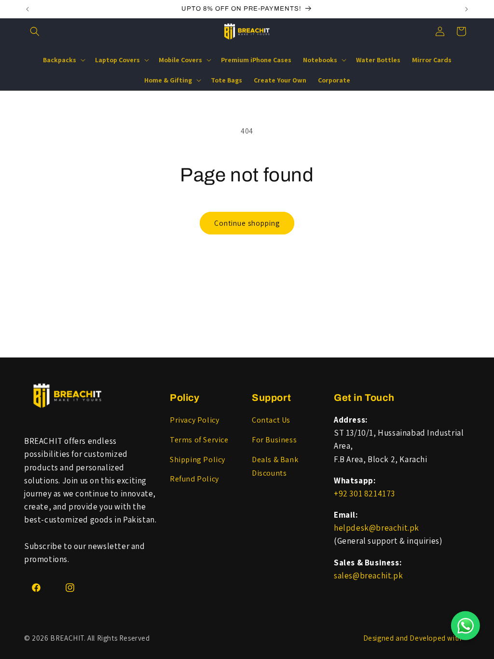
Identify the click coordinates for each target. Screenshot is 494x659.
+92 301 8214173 (364, 493)
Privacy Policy (194, 420)
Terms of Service (199, 440)
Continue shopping (247, 223)
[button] (34, 31)
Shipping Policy (197, 459)
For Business (274, 440)
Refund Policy (194, 479)
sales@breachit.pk (368, 575)
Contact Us (271, 420)
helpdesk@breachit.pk (376, 527)
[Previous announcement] (27, 9)
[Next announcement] (466, 9)
